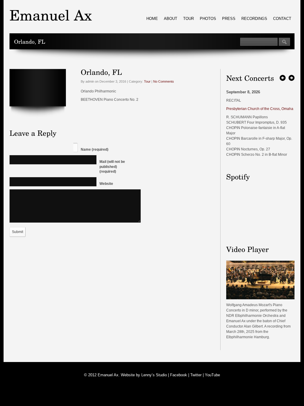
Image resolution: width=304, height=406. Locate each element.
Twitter (196, 375)
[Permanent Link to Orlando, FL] (101, 72)
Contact (282, 18)
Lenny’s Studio (154, 375)
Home (152, 18)
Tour (188, 18)
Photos (208, 18)
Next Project (291, 78)
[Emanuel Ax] (260, 298)
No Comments (163, 81)
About (170, 18)
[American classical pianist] (51, 15)
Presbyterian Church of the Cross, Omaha (259, 109)
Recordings (254, 18)
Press (228, 18)
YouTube (212, 375)
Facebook (178, 375)
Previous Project (283, 78)
